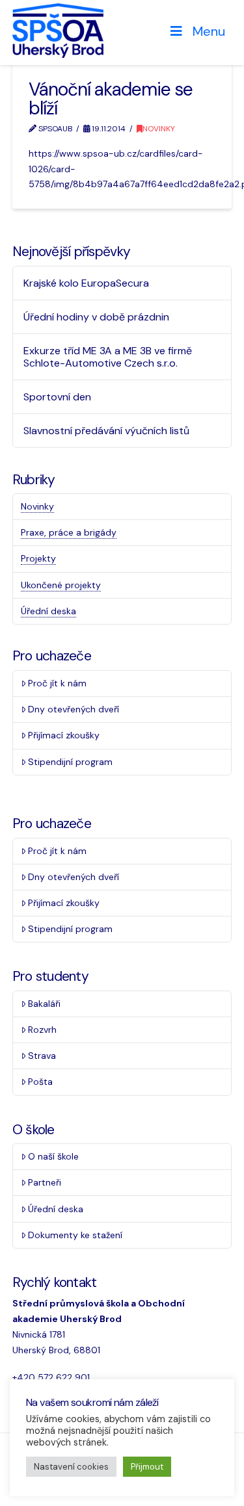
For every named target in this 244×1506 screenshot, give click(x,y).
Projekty (38, 558)
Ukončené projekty (61, 585)
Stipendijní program (70, 762)
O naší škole (53, 1156)
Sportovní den (57, 397)
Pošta (40, 1081)
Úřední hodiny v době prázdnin (96, 317)
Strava (42, 1055)
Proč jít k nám (57, 683)
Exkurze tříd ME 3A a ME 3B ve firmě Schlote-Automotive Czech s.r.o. (107, 356)
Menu (209, 31)
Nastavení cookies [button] (71, 1466)
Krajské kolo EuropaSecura (86, 283)
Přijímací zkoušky (64, 735)
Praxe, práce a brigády (68, 532)
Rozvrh (42, 1029)
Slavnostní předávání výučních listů (106, 430)
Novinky (158, 128)
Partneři (44, 1182)
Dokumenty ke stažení (75, 1235)
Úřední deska (48, 611)
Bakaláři (44, 1003)
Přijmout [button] (147, 1466)
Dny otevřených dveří (73, 709)
